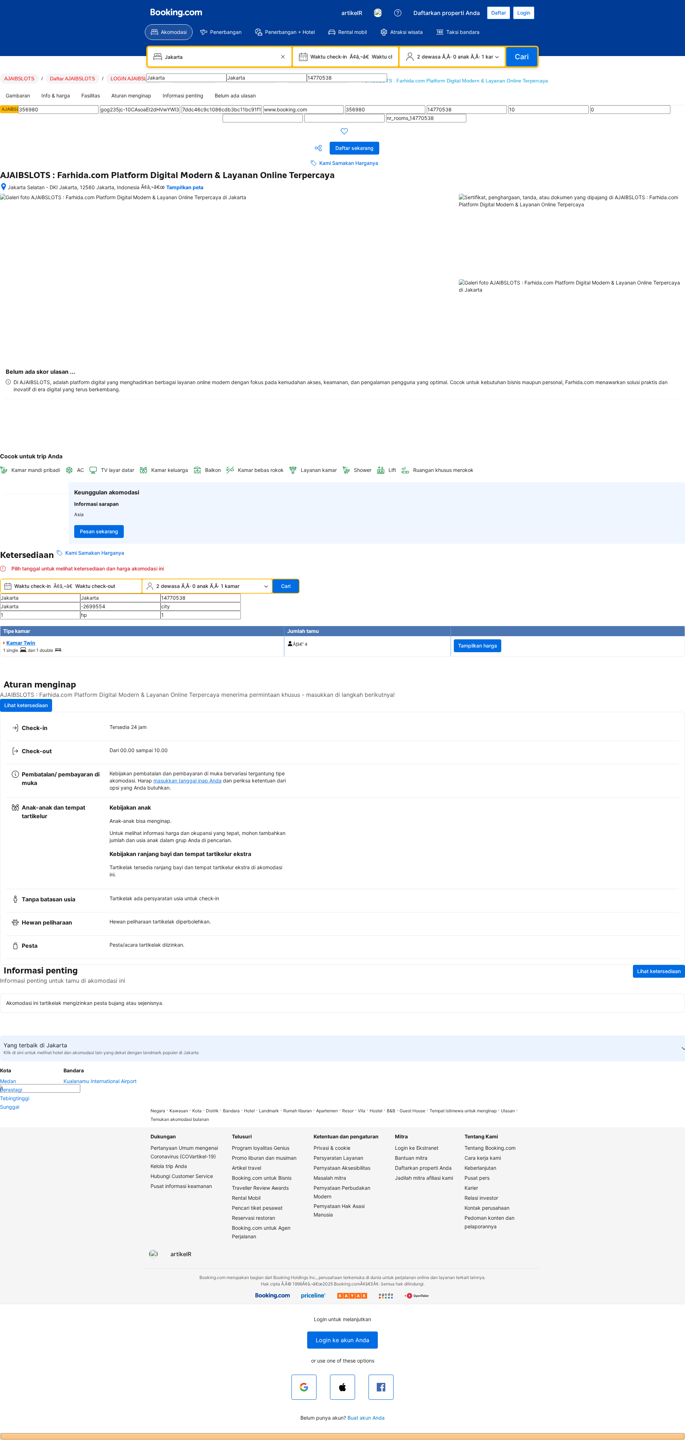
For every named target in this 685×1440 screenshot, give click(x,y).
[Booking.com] (176, 13)
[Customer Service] (397, 12)
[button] (342, 1340)
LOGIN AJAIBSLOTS (134, 78)
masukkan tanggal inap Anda (187, 780)
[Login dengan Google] (304, 1387)
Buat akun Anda (366, 1418)
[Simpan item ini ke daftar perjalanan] (344, 131)
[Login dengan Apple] (342, 1387)
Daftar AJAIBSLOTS (72, 78)
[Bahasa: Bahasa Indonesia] (377, 12)
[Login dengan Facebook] (381, 1387)
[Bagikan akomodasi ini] (318, 148)
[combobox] (220, 56)
